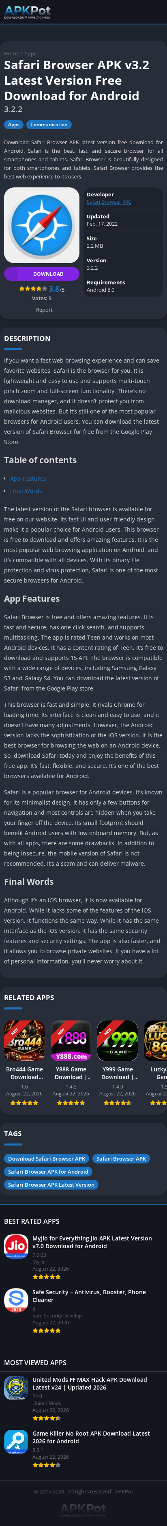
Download (48, 273)
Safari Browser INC (109, 201)
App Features (28, 478)
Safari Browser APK (121, 1158)
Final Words (26, 491)
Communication (49, 124)
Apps (30, 53)
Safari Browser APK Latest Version (51, 1184)
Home (11, 53)
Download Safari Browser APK (46, 1158)
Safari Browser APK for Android (48, 1171)
